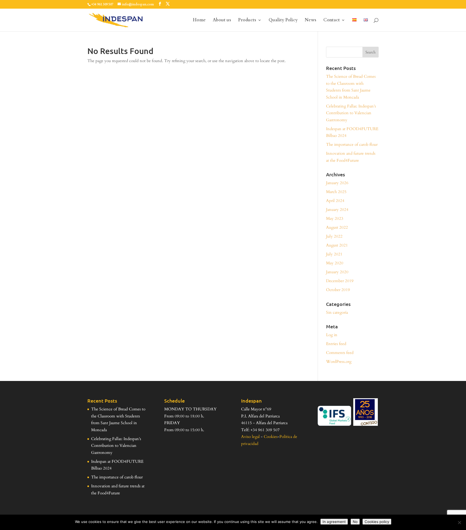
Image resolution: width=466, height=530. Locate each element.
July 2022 (334, 236)
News (310, 20)
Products (247, 20)
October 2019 (338, 289)
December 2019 (340, 280)
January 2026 (337, 182)
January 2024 (337, 209)
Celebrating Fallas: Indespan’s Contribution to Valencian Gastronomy (351, 113)
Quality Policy (283, 20)
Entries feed (336, 343)
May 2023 (334, 218)
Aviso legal (250, 436)
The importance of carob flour (352, 144)
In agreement (334, 521)
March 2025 (336, 191)
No (355, 521)
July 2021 (334, 254)
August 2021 (337, 245)
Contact (331, 20)
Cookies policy (377, 521)
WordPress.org (338, 361)
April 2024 (335, 200)
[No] (459, 522)
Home (199, 20)
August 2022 (337, 227)
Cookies (270, 436)
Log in (331, 334)
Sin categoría (337, 312)
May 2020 (334, 263)
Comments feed (340, 352)
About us (222, 20)
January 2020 (337, 272)
